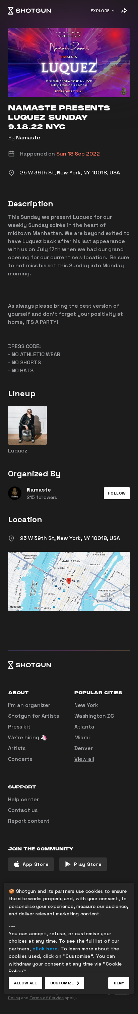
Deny (119, 983)
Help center (23, 799)
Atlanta (84, 726)
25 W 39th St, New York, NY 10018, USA (70, 538)
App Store (36, 864)
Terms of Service (46, 998)
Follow (117, 493)
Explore (100, 10)
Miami (82, 737)
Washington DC (94, 715)
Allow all (25, 983)
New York (86, 705)
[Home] (29, 11)
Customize (62, 983)
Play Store (87, 864)
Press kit (19, 726)
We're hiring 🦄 (27, 737)
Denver (83, 748)
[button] (117, 493)
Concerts (20, 759)
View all (84, 759)
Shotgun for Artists (33, 715)
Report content (29, 820)
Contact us (23, 810)
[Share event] (124, 11)
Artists (16, 748)
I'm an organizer (29, 705)
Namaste (28, 137)
